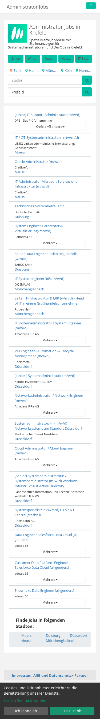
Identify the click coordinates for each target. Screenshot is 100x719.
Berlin (17, 70)
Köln (68, 70)
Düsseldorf (23, 366)
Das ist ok (72, 710)
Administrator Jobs (28, 6)
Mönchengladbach (29, 289)
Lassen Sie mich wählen (25, 700)
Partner (81, 675)
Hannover (85, 70)
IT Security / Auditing (85, 58)
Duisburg (22, 216)
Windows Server (34, 58)
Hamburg (34, 70)
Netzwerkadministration (67, 58)
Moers (20, 152)
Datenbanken (51, 58)
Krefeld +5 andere (49, 126)
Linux (16, 58)
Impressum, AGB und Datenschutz (41, 675)
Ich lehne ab (26, 710)
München (51, 70)
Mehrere (48, 243)
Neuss (20, 172)
